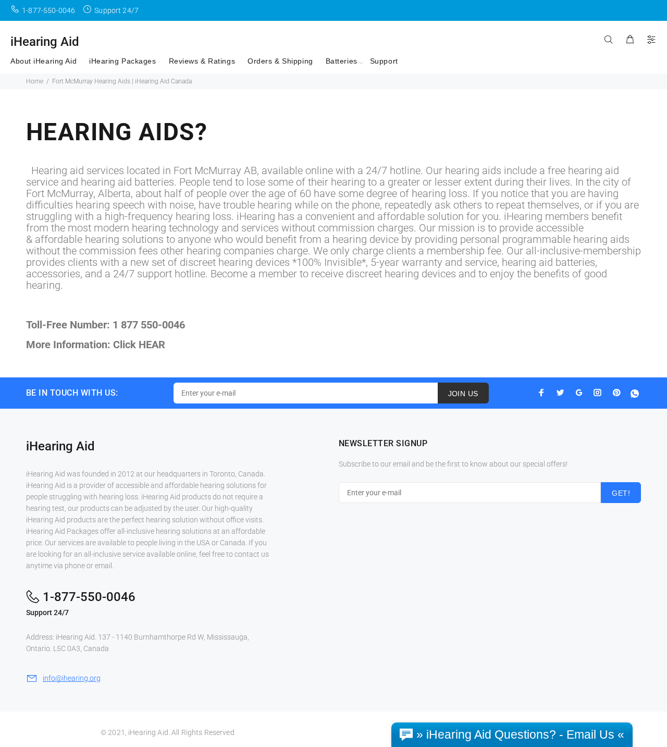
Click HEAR (139, 344)
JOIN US (463, 393)
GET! (621, 493)
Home (34, 81)
